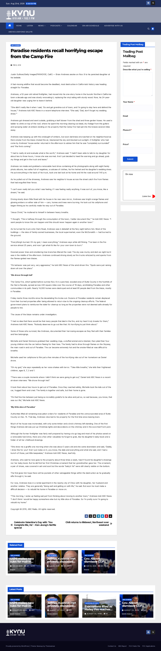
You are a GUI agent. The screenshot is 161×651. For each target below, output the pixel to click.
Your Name (129, 102)
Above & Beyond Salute (20, 32)
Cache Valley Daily (92, 603)
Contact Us (112, 646)
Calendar (72, 26)
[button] (148, 29)
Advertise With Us (113, 26)
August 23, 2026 (20, 610)
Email (125, 116)
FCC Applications (148, 646)
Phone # (127, 130)
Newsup (40, 646)
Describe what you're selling (137, 69)
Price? (126, 144)
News (41, 26)
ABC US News (15, 45)
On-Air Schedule (90, 26)
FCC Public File (134, 646)
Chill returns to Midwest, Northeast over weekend (87, 523)
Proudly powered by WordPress (18, 646)
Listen (30, 26)
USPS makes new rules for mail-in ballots (22, 561)
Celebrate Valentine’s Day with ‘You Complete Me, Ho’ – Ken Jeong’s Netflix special (35, 525)
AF (107, 614)
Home (19, 26)
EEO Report (122, 646)
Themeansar (50, 646)
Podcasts (55, 26)
